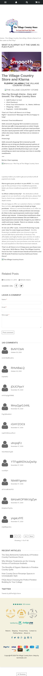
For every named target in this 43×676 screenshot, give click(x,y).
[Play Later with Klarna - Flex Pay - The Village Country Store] (21, 167)
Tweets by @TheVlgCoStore (11, 593)
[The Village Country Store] (21, 25)
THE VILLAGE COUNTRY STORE (26, 84)
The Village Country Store (23, 96)
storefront (17, 196)
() (38, 2)
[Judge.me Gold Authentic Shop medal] (10, 613)
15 (26, 536)
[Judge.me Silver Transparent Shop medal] (32, 613)
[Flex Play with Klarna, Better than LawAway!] (21, 90)
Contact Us (32, 631)
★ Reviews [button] (22, 674)
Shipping (15, 631)
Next (31, 536)
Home (2, 38)
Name (4, 299)
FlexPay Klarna (17, 633)
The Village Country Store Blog (15, 38)
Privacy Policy (23, 631)
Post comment (8, 332)
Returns (8, 631)
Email (4, 307)
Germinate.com (22, 658)
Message (5, 315)
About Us (27, 633)
